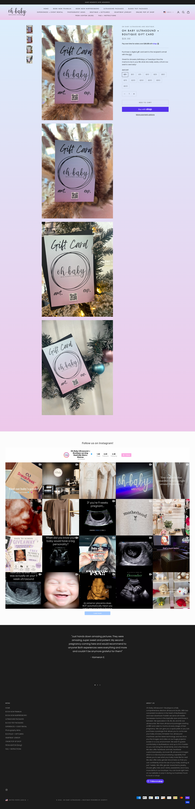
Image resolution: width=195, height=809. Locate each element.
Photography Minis (76, 12)
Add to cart (145, 102)
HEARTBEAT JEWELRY (123, 12)
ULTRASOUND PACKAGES (114, 9)
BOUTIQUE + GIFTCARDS (100, 12)
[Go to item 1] (29, 29)
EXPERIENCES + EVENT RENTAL (50, 12)
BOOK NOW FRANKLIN (62, 9)
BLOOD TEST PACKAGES (138, 9)
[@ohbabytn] (66, 455)
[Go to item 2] (29, 39)
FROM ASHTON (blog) (84, 16)
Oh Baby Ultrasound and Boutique (138, 27)
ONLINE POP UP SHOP (145, 12)
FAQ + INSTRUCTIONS (107, 16)
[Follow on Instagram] (6, 790)
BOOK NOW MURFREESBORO (87, 9)
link (130, 54)
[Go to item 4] (29, 59)
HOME (46, 9)
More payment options (145, 115)
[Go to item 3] (29, 49)
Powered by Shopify (99, 800)
